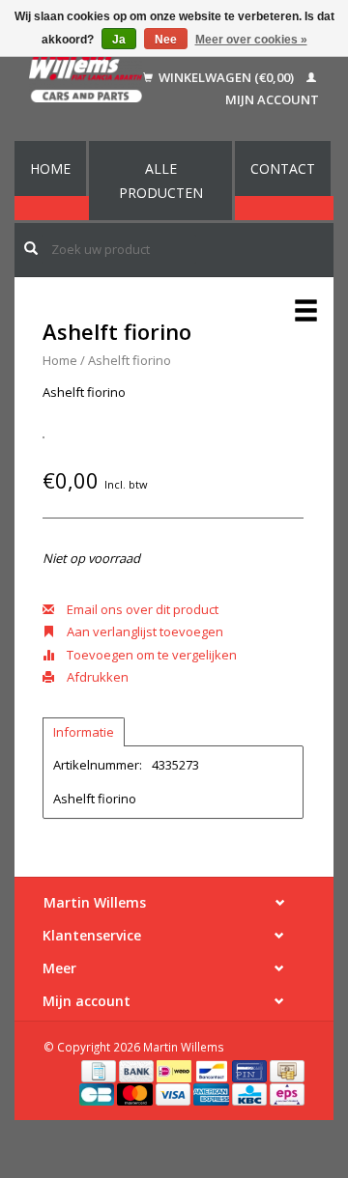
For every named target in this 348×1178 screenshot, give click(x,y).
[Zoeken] (31, 248)
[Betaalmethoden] (100, 1070)
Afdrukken (96, 677)
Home (50, 168)
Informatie (83, 732)
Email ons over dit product (141, 609)
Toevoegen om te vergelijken (150, 654)
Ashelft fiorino (129, 360)
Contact (282, 168)
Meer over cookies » (251, 39)
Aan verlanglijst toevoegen (143, 631)
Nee (166, 39)
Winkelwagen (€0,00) (226, 77)
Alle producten (161, 180)
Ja (119, 39)
